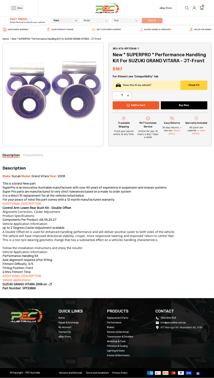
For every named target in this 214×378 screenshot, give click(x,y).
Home (6, 39)
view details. (198, 132)
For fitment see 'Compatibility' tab (135, 76)
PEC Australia (32, 372)
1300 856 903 (168, 318)
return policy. (174, 132)
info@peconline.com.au (173, 322)
